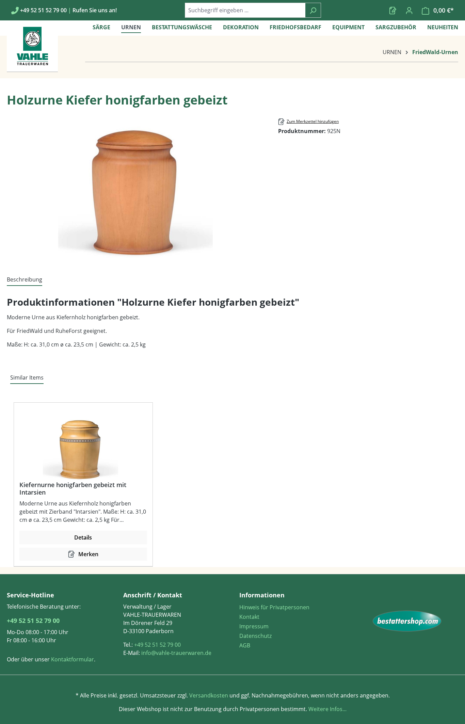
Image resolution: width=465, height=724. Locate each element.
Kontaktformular (72, 659)
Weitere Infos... (327, 709)
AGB (244, 645)
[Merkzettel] (393, 10)
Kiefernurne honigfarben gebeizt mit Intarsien (72, 488)
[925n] (135, 188)
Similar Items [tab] (27, 377)
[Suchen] (313, 10)
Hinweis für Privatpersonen (274, 607)
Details (83, 537)
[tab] (24, 280)
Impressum (254, 626)
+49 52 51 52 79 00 (33, 620)
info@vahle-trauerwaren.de (176, 653)
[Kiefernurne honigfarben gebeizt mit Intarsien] (80, 447)
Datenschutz (255, 636)
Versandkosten (208, 695)
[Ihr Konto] (409, 10)
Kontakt (249, 617)
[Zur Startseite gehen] (407, 621)
